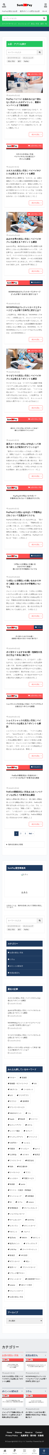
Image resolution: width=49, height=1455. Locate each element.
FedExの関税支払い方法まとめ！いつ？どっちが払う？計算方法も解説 (24, 793)
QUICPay (30, 1220)
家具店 (37, 1155)
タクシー (29, 1131)
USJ (35, 1083)
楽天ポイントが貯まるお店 (30, 11)
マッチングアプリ (16, 1137)
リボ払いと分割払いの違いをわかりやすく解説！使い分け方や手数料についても (23, 583)
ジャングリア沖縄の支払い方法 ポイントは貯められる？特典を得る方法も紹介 (12, 1414)
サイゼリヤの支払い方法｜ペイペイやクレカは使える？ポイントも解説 (23, 377)
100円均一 (14, 1143)
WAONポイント (16, 1113)
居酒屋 (24, 1078)
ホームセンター (15, 1220)
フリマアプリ (24, 1095)
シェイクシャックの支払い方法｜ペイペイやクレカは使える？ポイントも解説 (23, 723)
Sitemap (45, 11)
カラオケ (25, 1155)
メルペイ (26, 1232)
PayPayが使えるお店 (9, 11)
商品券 (22, 1119)
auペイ (37, 1149)
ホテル (29, 1125)
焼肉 (11, 1166)
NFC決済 (24, 1255)
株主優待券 (23, 1166)
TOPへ (44, 1453)
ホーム (5, 1453)
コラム (39, 627)
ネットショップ (24, 24)
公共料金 (13, 1155)
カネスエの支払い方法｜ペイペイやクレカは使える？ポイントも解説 (23, 172)
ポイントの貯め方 (16, 966)
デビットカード (15, 1279)
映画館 (12, 1184)
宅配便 (12, 1149)
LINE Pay (13, 1249)
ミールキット (28, 1089)
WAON (24, 1238)
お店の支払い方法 (35, 74)
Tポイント (13, 1232)
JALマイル (13, 1089)
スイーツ (34, 1119)
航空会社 (30, 1160)
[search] (44, 18)
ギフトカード (15, 1261)
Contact (39, 1432)
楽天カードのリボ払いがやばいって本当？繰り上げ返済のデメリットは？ (23, 445)
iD (11, 1202)
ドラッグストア (31, 1243)
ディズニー (25, 1149)
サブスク (13, 1101)
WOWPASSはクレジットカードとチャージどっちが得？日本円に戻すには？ (24, 309)
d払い (28, 1261)
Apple (12, 1119)
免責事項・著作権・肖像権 (32, 1435)
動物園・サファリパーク (19, 1083)
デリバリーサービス (17, 1107)
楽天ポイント (15, 1243)
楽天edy (13, 1238)
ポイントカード (30, 1226)
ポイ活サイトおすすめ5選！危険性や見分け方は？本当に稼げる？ (24, 653)
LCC (11, 1095)
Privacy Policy (12, 1435)
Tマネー (13, 1078)
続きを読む (36, 134)
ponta (23, 1184)
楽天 (42, 24)
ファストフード (15, 1160)
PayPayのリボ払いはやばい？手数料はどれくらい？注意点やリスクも (24, 514)
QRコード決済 (26, 1285)
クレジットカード (16, 1291)
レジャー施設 (15, 1131)
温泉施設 (30, 1196)
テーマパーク (15, 1172)
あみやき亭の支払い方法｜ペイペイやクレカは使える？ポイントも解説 (23, 240)
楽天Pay (34, 1453)
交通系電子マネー (33, 1279)
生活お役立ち (37, 282)
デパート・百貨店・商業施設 (20, 1190)
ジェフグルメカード (17, 1214)
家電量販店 (14, 1208)
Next (30, 834)
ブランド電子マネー (17, 1273)
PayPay (26, 61)
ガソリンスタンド (30, 1208)
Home (9, 1432)
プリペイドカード (29, 1267)
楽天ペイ (13, 1267)
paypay (12, 1285)
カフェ (20, 1202)
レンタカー (14, 1178)
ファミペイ (33, 1137)
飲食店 (12, 1255)
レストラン (14, 1226)
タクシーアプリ (15, 1125)
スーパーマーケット (9, 24)
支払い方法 (35, 24)
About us (29, 1432)
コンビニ (27, 1143)
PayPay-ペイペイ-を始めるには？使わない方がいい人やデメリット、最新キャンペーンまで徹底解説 (23, 102)
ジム (29, 1113)
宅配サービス (29, 1178)
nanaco (31, 1202)
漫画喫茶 (25, 1101)
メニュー (24, 1453)
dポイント (36, 1238)
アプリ (28, 1172)
